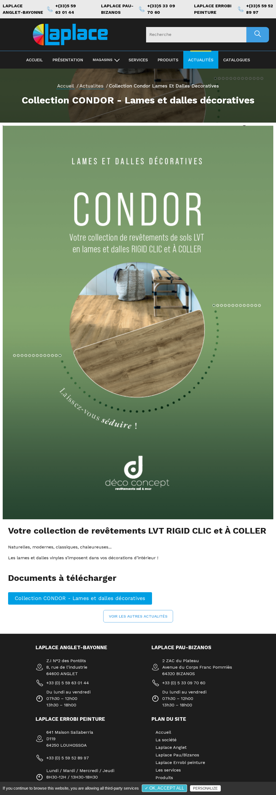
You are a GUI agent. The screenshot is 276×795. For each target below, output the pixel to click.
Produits (164, 777)
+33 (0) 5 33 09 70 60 (183, 682)
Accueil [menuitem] (34, 60)
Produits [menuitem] (168, 60)
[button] (138, 616)
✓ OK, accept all (164, 788)
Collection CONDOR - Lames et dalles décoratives (80, 598)
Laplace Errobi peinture (180, 762)
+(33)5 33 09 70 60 (161, 9)
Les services (168, 770)
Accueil (65, 86)
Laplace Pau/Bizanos (177, 754)
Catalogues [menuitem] (236, 60)
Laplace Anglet (171, 747)
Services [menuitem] (138, 60)
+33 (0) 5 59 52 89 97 (67, 757)
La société (166, 739)
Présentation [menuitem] (68, 60)
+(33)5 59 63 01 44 (65, 9)
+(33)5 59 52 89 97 (259, 9)
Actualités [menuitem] (200, 60)
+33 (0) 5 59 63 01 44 (67, 682)
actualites (92, 86)
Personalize (205, 788)
